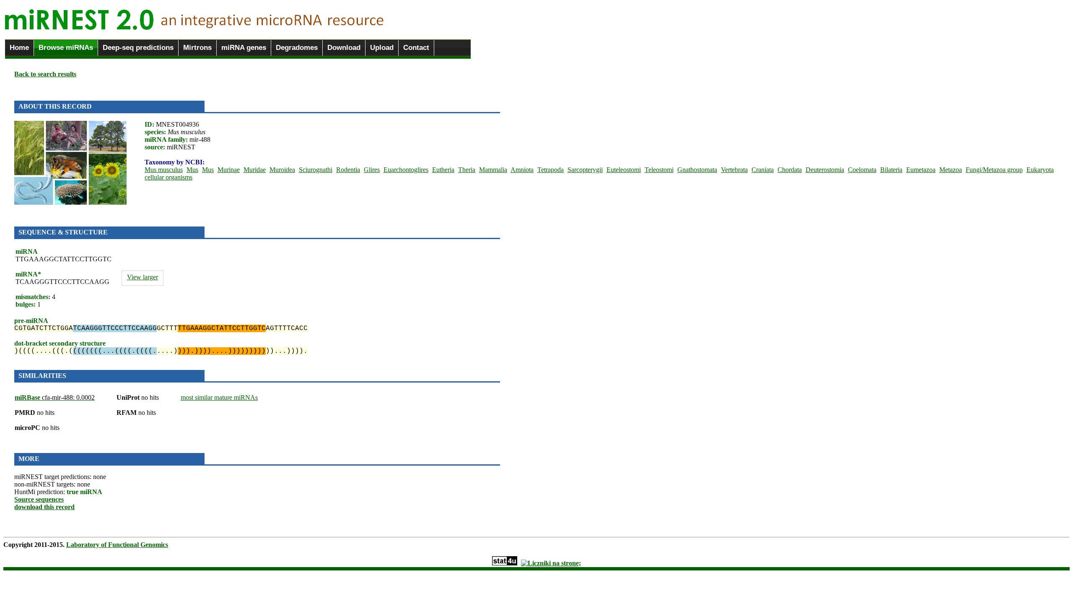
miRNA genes (243, 48)
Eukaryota (1040, 169)
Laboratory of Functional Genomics (117, 544)
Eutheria (443, 169)
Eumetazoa (921, 169)
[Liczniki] (551, 563)
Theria (466, 169)
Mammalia (493, 169)
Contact (416, 48)
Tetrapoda (550, 169)
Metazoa (950, 169)
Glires (372, 169)
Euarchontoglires (406, 169)
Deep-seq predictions (138, 48)
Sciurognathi (315, 169)
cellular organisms (168, 177)
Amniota (522, 169)
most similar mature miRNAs (219, 397)
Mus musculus (164, 169)
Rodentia (348, 169)
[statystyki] (504, 563)
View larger (142, 277)
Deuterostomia (825, 169)
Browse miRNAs (66, 48)
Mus (192, 169)
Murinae (229, 169)
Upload (382, 48)
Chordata (790, 169)
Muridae (255, 169)
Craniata (763, 169)
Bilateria (891, 169)
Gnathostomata (697, 169)
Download (343, 48)
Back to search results (45, 74)
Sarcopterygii (585, 169)
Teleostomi (659, 169)
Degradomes (297, 48)
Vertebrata (734, 169)
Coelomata (862, 169)
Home (19, 48)
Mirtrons (197, 48)
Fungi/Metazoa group (994, 169)
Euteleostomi (623, 169)
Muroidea (282, 169)
